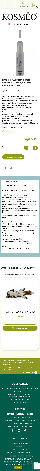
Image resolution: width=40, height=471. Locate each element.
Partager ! (5, 168)
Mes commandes (20, 443)
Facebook (15, 430)
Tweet (11, 168)
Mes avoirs (20, 447)
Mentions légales (20, 399)
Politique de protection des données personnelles (20, 395)
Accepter (18, 467)
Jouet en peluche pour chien (20, 312)
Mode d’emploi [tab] (12, 182)
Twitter (27, 430)
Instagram (22, 430)
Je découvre (27, 372)
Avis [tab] (25, 185)
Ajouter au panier (14, 157)
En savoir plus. (25, 464)
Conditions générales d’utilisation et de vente (20, 390)
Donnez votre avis (12, 91)
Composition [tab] (11, 185)
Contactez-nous (20, 403)
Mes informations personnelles (20, 453)
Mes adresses (20, 450)
